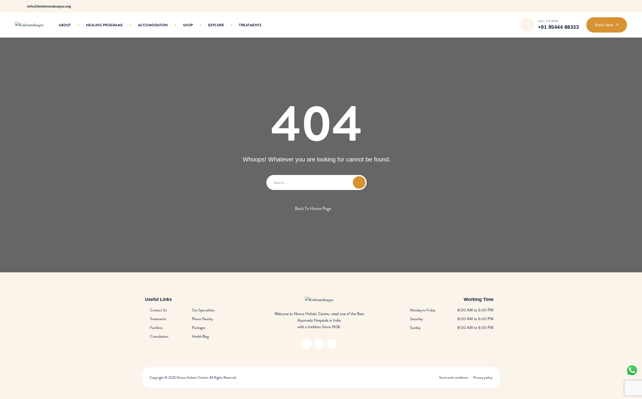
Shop (188, 25)
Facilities (156, 327)
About (65, 25)
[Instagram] (617, 6)
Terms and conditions (453, 377)
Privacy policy (483, 377)
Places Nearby (202, 318)
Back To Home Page (313, 208)
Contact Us (158, 310)
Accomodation (153, 25)
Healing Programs (104, 25)
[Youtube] (624, 6)
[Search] (512, 25)
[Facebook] (611, 6)
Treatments (250, 25)
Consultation (159, 336)
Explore (216, 25)
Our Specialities (203, 310)
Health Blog (200, 336)
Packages (198, 327)
